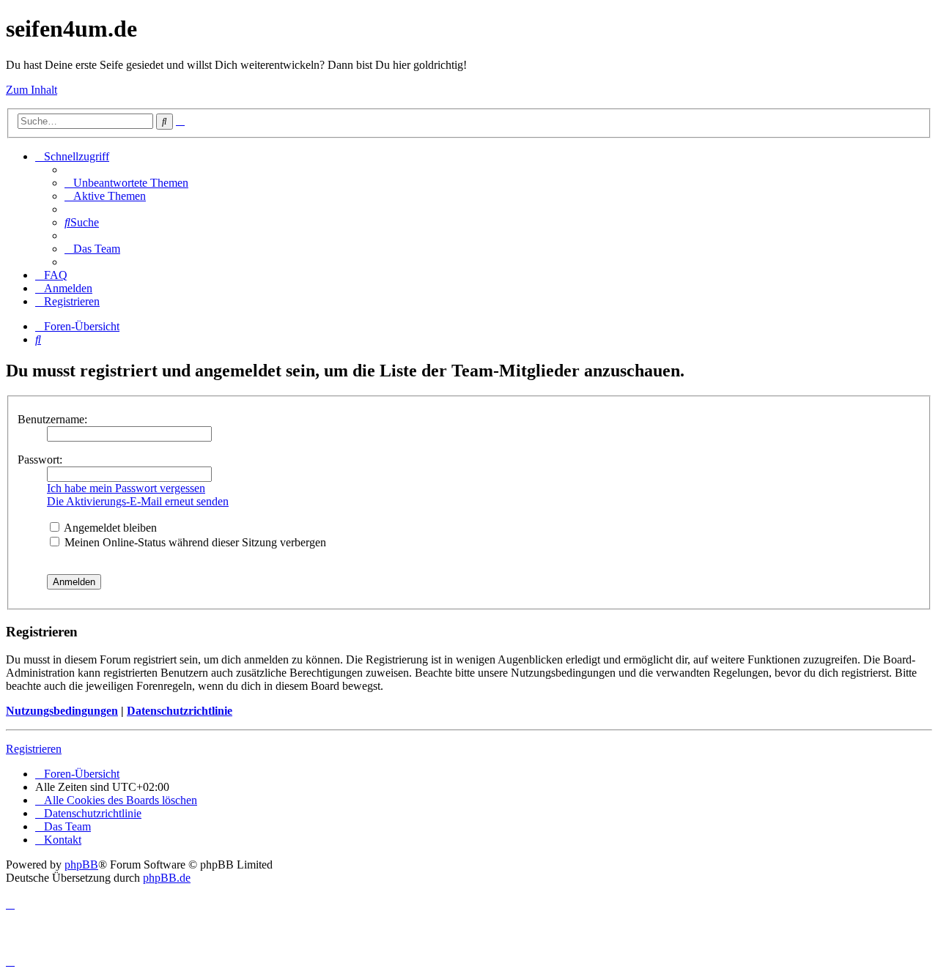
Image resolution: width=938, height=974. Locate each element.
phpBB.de (167, 877)
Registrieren (34, 749)
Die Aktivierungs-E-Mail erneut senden (138, 501)
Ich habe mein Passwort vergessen (126, 488)
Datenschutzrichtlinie (179, 711)
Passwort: (40, 459)
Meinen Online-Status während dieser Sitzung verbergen (194, 542)
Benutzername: (52, 419)
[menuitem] (126, 182)
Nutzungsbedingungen (62, 711)
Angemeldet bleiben (109, 527)
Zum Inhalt (31, 89)
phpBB (81, 864)
